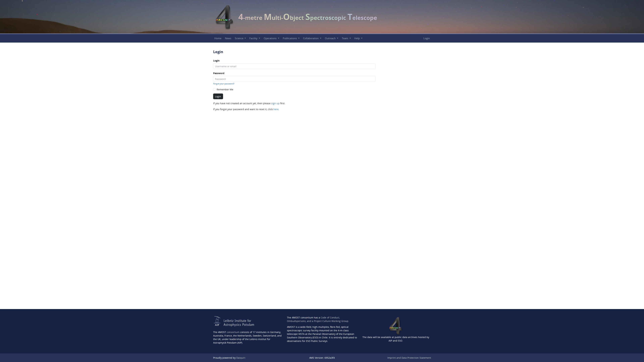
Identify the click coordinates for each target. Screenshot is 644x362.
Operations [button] (270, 38)
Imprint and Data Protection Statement (409, 357)
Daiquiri (240, 357)
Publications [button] (290, 38)
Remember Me (225, 89)
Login (426, 38)
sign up (275, 103)
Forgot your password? (223, 83)
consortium (233, 332)
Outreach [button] (330, 38)
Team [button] (345, 38)
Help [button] (357, 38)
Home (217, 38)
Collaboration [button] (311, 38)
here (276, 109)
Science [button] (239, 38)
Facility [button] (253, 38)
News (228, 38)
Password (218, 73)
